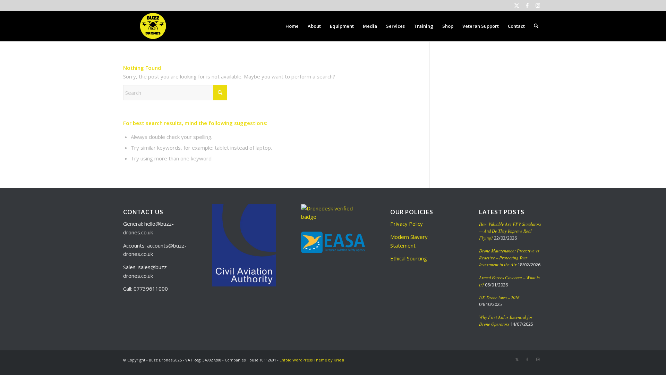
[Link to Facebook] (527, 5)
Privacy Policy (406, 223)
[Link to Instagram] (537, 5)
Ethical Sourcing (408, 258)
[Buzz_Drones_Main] (152, 26)
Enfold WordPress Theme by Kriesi (312, 359)
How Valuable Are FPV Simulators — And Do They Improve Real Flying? (510, 231)
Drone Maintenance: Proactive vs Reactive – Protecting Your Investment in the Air (509, 257)
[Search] (536, 26)
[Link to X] (517, 5)
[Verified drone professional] (333, 216)
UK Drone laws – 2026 (499, 297)
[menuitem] (292, 26)
